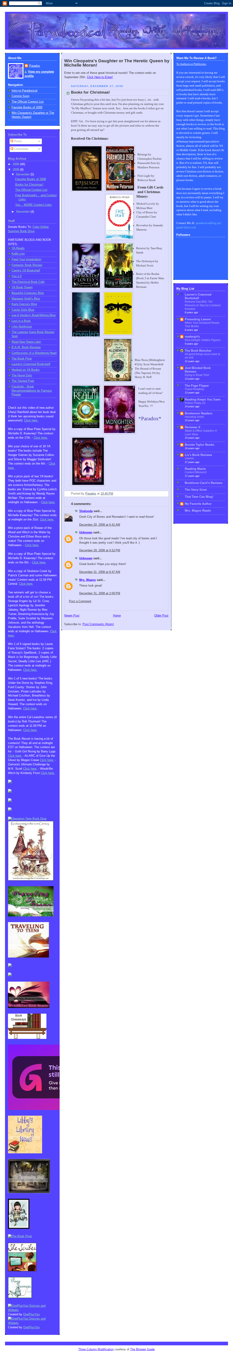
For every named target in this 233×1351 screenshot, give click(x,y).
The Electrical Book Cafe (28, 282)
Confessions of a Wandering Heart (34, 353)
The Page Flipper (197, 385)
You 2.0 (17, 276)
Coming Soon (20, 96)
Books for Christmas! (29, 184)
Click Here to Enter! (100, 77)
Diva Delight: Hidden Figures (202, 340)
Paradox (34, 65)
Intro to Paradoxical (24, 90)
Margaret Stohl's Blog (26, 298)
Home (117, 615)
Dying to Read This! (197, 375)
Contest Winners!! (196, 472)
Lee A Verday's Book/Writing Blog (34, 315)
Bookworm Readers (198, 413)
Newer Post (71, 615)
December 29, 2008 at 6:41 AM (99, 524)
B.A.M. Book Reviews (26, 347)
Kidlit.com (18, 253)
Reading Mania (195, 468)
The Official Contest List (28, 101)
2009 (16, 164)
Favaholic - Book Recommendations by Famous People (32, 390)
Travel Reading (194, 389)
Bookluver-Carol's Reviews (203, 483)
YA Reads (18, 248)
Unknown (85, 532)
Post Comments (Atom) (98, 624)
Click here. (31, 420)
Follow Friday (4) (195, 403)
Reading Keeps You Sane (202, 399)
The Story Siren (196, 489)
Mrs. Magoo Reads (198, 510)
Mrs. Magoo (87, 580)
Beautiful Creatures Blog (28, 293)
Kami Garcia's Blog (24, 304)
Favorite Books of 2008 (27, 107)
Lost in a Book (21, 321)
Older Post (161, 615)
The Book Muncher (198, 350)
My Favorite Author (198, 503)
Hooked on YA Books (26, 369)
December (23, 174)
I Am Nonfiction (22, 326)
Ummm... (190, 458)
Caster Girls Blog (23, 309)
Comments (20, 149)
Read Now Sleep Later (26, 341)
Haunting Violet (194, 416)
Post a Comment (80, 601)
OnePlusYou (31, 1314)
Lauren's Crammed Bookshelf (31, 364)
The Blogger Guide (142, 1349)
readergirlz (192, 336)
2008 (16, 169)
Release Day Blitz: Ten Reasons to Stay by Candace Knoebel (203, 305)
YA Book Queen (22, 287)
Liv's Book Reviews (198, 455)
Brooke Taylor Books (199, 444)
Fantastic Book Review (27, 265)
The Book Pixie (22, 358)
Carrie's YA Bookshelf (26, 270)
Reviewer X (192, 427)
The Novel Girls (22, 375)
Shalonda (86, 511)
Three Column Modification (96, 1349)
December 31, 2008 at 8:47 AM (99, 572)
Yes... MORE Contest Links (33, 205)
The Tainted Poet (23, 381)
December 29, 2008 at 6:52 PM (99, 550)
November (23, 211)
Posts (17, 141)
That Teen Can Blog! (199, 496)
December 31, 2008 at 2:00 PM (99, 593)
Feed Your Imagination (26, 259)
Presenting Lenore (198, 319)
